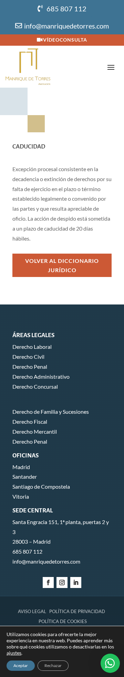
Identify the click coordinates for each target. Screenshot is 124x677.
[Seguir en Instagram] (62, 582)
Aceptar (20, 665)
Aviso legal (32, 611)
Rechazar (53, 665)
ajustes (14, 653)
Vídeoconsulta (65, 40)
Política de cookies (63, 621)
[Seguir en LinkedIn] (75, 582)
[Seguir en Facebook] (48, 582)
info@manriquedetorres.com (66, 26)
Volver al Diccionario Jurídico (62, 265)
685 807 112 (66, 8)
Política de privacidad (77, 611)
